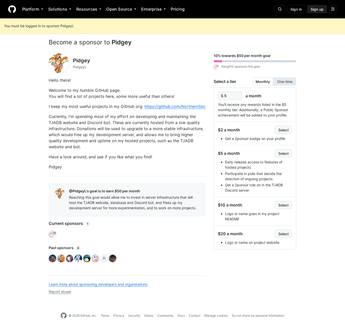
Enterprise (151, 9)
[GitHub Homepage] (64, 315)
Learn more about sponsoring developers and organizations (98, 284)
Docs (181, 315)
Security (134, 315)
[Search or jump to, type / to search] (280, 9)
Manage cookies (216, 315)
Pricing (178, 9)
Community (165, 315)
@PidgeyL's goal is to (104, 191)
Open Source (119, 9)
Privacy (118, 315)
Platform (30, 9)
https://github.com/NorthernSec (175, 106)
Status (148, 315)
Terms (105, 315)
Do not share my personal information (258, 315)
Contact (194, 315)
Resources (86, 9)
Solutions (57, 9)
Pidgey (122, 42)
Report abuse (60, 291)
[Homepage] (12, 9)
